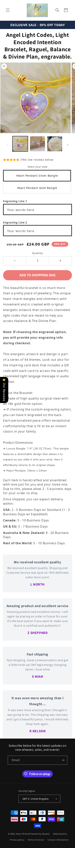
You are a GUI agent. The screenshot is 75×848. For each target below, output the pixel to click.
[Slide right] (67, 145)
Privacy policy (17, 839)
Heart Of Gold (22, 833)
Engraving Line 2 (15, 222)
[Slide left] (7, 145)
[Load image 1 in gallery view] (20, 143)
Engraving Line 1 (15, 201)
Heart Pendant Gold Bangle (37, 188)
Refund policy (60, 833)
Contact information (58, 839)
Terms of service (36, 839)
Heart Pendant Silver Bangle (37, 175)
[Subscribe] (63, 760)
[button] (7, 10)
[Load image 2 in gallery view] (37, 143)
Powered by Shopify (40, 833)
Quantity (37, 253)
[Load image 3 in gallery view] (54, 143)
